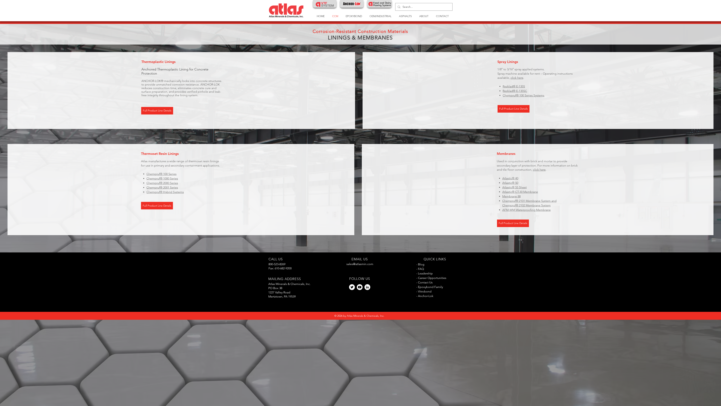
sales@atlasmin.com (359, 264)
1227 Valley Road (279, 292)
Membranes (506, 153)
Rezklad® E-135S (514, 86)
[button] (380, 16)
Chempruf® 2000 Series (162, 183)
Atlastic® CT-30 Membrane (520, 192)
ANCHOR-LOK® (152, 81)
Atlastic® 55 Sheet (514, 187)
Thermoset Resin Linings (160, 153)
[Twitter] (352, 287)
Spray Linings (507, 62)
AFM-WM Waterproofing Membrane (526, 210)
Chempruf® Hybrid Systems (165, 192)
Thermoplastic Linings (158, 62)
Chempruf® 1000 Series (162, 178)
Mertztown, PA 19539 (282, 296)
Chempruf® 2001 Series (162, 187)
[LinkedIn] (367, 287)
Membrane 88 (511, 196)
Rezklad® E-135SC (515, 91)
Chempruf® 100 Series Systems (523, 95)
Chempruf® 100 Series (161, 174)
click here (517, 78)
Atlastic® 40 (510, 178)
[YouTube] (360, 287)
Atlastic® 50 (510, 183)
